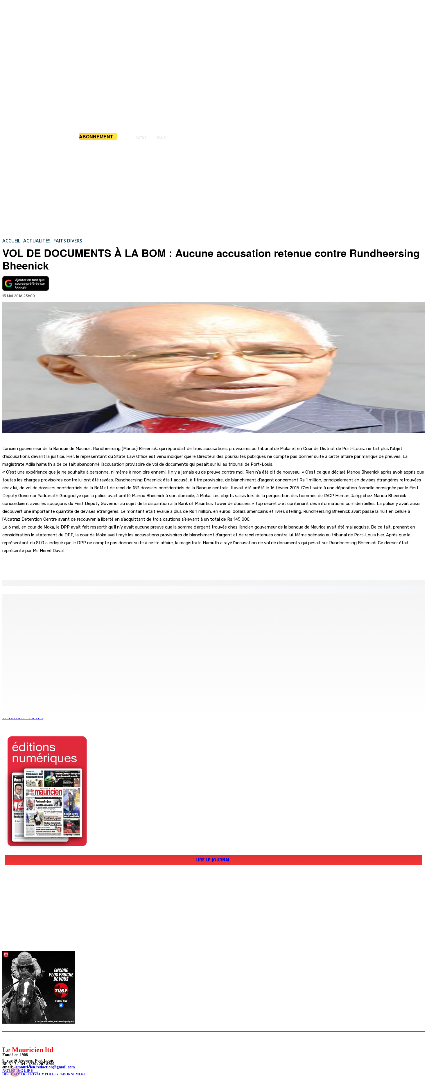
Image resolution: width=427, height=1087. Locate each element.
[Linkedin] (33, 1039)
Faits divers (67, 241)
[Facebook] (60, 565)
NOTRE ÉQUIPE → (20, 1070)
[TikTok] (47, 1039)
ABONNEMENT (73, 1074)
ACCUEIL (11, 241)
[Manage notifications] (15, 1072)
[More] (123, 565)
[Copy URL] (102, 565)
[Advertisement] (213, 188)
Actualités (37, 241)
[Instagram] (20, 1039)
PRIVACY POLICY (43, 1074)
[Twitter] (81, 565)
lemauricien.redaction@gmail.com (45, 1067)
